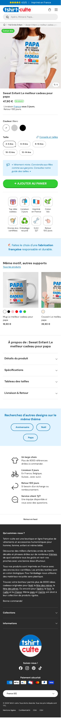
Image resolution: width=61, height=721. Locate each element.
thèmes (53, 554)
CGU (35, 710)
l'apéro (40, 588)
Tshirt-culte (14, 703)
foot (49, 588)
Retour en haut (30, 519)
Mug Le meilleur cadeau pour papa (18, 318)
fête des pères (10, 588)
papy (32, 592)
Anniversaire (22, 427)
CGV (41, 710)
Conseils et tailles (48, 137)
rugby (6, 592)
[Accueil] (4, 24)
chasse (18, 592)
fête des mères (44, 585)
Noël (43, 427)
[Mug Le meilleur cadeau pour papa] (20, 290)
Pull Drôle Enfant (15, 25)
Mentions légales (9, 710)
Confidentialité (24, 710)
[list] (30, 57)
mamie (41, 592)
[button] (49, 9)
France (17, 106)
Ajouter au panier (32, 183)
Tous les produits (12, 266)
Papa (31, 437)
